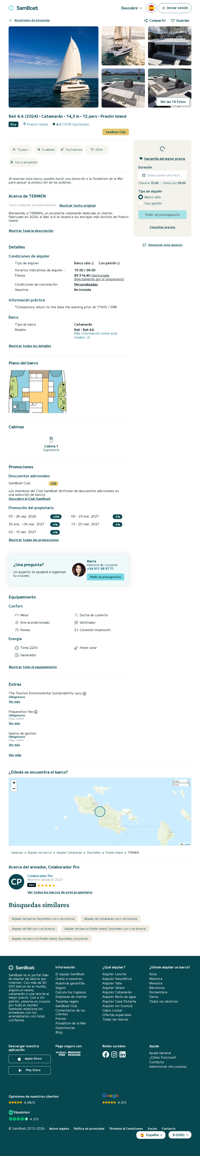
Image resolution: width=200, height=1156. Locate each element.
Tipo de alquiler (150, 191)
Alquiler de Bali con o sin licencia (33, 929)
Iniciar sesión (177, 7)
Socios (152, 1128)
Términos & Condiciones (126, 1128)
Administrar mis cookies (168, 1066)
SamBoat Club (116, 132)
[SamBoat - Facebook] (105, 1054)
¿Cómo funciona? (162, 1057)
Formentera (158, 992)
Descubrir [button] (129, 7)
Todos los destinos (163, 1001)
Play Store (33, 1070)
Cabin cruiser (112, 1010)
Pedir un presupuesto (105, 577)
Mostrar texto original (77, 205)
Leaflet (186, 844)
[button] (14, 783)
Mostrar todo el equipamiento (33, 667)
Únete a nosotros (68, 979)
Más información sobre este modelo (95, 335)
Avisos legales (59, 1128)
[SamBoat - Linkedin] (122, 1054)
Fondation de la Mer (70, 1023)
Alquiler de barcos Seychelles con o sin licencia (43, 919)
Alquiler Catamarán (117, 992)
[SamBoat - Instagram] (114, 1054)
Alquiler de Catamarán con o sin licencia (110, 919)
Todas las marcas (115, 1019)
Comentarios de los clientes (70, 1012)
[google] (110, 1095)
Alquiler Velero (113, 987)
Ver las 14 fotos (173, 101)
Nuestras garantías (70, 983)
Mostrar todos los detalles (30, 346)
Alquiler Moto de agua (119, 996)
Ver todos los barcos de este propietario (60, 892)
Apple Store (33, 1059)
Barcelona (156, 987)
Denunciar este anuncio (165, 245)
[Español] (151, 8)
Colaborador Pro (40, 876)
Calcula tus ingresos (70, 992)
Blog (58, 1032)
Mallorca (155, 979)
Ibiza (153, 974)
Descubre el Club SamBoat (30, 499)
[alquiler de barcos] (23, 8)
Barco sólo (153, 197)
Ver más (14, 702)
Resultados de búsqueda (32, 20)
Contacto (156, 1062)
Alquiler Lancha (114, 974)
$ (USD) (179, 1134)
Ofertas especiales (116, 1015)
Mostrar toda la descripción (31, 230)
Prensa (60, 1018)
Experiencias (65, 1028)
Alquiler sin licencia (117, 1006)
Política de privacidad (89, 1128)
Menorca (155, 983)
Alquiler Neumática (117, 979)
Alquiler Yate (112, 983)
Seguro (60, 987)
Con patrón (153, 203)
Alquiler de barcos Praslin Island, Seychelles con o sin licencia (105, 929)
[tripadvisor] (20, 1112)
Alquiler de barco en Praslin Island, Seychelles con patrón (50, 938)
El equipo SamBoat (69, 974)
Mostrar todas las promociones (34, 540)
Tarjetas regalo (67, 1001)
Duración (145, 167)
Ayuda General (160, 1053)
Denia (153, 996)
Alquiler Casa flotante (119, 1001)
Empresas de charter (71, 996)
